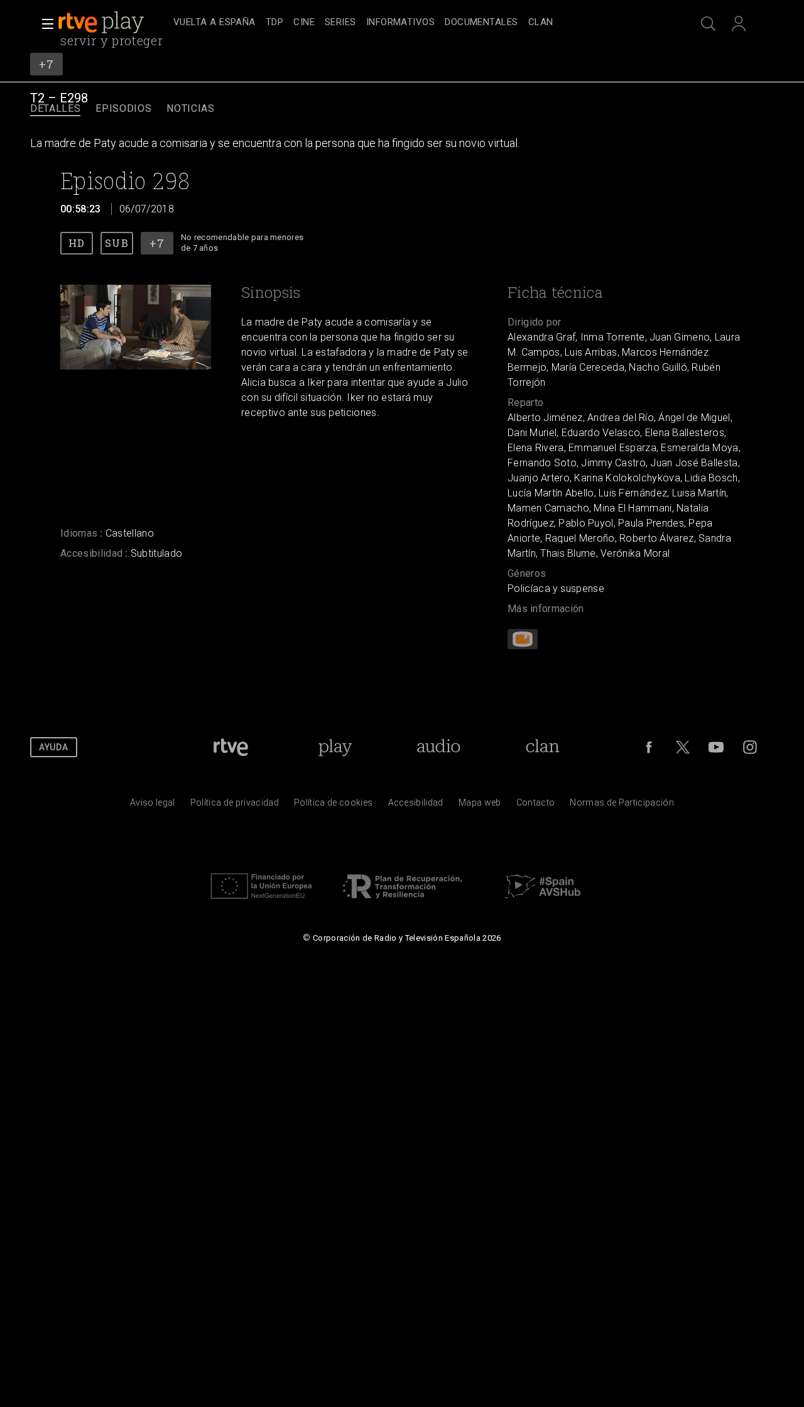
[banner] (113, 22)
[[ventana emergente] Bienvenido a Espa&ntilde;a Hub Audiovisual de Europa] (543, 901)
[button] (44, 24)
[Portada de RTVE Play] (102, 22)
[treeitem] (214, 23)
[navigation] (415, 22)
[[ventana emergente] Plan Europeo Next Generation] (261, 901)
